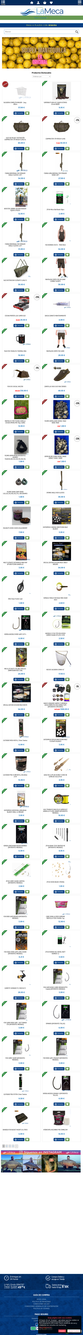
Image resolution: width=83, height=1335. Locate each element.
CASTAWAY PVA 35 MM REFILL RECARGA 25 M (15, 776)
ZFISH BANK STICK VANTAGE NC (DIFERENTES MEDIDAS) (55, 846)
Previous (9, 53)
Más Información (45, 1327)
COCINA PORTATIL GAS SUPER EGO (15, 316)
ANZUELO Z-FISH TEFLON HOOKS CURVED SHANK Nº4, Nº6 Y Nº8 (55, 634)
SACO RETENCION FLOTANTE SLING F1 (15, 280)
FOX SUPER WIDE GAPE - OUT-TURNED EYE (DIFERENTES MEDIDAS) (15, 1023)
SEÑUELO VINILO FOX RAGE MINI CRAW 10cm (55, 599)
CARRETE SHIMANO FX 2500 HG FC (15, 988)
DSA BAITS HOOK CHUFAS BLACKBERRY (15, 528)
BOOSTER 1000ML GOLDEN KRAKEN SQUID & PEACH (15, 209)
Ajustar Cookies (74, 1331)
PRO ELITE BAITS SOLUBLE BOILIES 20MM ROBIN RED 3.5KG (15, 669)
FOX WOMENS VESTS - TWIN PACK (55, 245)
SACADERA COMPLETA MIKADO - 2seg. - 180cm (15, 103)
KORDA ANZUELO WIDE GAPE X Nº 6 (15, 634)
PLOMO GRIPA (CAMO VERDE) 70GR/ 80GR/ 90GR (55, 422)
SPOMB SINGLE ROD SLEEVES (55, 493)
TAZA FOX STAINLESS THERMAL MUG (15, 351)
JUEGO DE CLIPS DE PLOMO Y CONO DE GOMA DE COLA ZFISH (55, 776)
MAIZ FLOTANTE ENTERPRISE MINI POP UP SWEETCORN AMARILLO (15, 563)
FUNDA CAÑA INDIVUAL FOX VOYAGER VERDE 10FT (55, 174)
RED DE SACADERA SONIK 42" (55, 669)
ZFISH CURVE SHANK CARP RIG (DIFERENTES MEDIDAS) (15, 882)
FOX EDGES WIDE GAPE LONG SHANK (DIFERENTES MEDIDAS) (15, 953)
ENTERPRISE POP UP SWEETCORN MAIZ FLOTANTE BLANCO (55, 740)
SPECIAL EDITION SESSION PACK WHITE (15, 705)
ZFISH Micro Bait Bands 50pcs (55, 209)
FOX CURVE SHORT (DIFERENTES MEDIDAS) (15, 1059)
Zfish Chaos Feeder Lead (15, 599)
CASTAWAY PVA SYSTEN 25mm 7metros (15, 1094)
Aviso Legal (41, 1299)
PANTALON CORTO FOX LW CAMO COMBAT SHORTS (55, 280)
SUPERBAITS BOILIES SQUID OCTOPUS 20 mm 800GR (55, 103)
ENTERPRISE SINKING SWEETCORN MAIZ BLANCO (55, 528)
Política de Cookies (41, 1308)
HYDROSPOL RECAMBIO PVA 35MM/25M (55, 1130)
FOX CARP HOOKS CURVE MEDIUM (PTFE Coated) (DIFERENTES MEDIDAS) (55, 988)
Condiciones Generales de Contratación (41, 1306)
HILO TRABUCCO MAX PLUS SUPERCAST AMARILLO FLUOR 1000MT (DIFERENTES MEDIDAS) (55, 811)
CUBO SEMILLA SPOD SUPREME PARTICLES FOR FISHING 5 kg (55, 917)
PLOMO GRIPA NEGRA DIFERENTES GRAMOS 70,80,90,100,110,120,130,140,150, (15, 457)
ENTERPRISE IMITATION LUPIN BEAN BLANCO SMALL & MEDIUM (15, 811)
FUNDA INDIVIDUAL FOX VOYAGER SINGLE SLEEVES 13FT (15, 174)
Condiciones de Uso (41, 1304)
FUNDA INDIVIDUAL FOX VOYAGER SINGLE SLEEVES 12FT (15, 245)
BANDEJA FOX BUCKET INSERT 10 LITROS (15, 1130)
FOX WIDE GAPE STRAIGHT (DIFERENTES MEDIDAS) (55, 1059)
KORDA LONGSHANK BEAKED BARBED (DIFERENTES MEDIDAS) (15, 846)
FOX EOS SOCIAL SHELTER (15, 386)
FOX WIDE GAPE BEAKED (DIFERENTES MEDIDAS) (15, 917)
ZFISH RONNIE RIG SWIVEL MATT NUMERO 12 (55, 953)
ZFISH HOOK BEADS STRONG (55, 882)
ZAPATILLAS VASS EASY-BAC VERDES (55, 386)
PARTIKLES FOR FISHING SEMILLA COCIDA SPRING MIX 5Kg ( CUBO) (15, 422)
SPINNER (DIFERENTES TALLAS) (55, 1023)
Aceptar (62, 1331)
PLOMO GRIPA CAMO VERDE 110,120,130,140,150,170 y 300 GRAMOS (15, 493)
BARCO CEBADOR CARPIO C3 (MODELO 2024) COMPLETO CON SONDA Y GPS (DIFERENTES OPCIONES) (55, 705)
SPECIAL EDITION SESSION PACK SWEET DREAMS (55, 563)
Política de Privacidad (41, 1302)
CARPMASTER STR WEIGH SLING (55, 139)
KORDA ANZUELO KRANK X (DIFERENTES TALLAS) (55, 1094)
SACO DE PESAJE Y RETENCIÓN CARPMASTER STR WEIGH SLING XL (15, 139)
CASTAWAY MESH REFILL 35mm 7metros (15, 740)
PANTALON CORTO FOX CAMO (55, 351)
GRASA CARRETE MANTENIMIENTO (55, 316)
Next (79, 53)
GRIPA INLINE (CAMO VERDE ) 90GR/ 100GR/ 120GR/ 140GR (55, 457)
